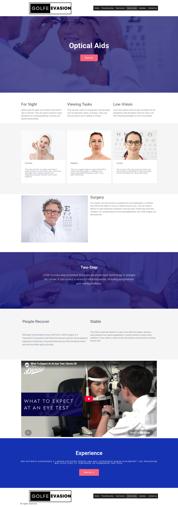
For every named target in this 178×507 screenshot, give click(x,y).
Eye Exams (120, 8)
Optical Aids (132, 8)
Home (97, 8)
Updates (142, 8)
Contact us (152, 8)
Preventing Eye (108, 8)
